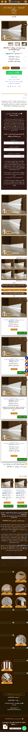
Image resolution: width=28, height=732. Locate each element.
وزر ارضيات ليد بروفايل (12, 79)
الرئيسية (21, 7)
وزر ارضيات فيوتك (17, 81)
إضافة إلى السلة (15, 68)
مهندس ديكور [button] (21, 524)
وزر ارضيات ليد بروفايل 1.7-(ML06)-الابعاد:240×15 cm (14, 443)
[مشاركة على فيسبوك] (17, 86)
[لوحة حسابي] (2, 2)
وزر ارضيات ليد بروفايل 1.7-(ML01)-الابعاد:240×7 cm (14, 359)
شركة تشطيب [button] (14, 524)
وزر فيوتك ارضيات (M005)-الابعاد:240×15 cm (7, 491)
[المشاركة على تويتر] (15, 86)
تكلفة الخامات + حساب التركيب (14, 153)
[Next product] (15, 13)
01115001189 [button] (11, 697)
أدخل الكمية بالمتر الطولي (14, 147)
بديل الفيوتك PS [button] (4, 540)
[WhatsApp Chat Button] (24, 728)
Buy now (6, 68)
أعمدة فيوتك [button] (10, 539)
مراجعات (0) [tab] (25, 97)
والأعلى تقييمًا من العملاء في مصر (13, 514)
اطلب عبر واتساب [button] (12, 72)
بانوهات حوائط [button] (21, 537)
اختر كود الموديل (14, 140)
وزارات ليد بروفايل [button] (9, 535)
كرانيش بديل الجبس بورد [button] (19, 535)
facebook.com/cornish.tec (14, 709)
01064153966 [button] (11, 700)
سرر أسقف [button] (8, 537)
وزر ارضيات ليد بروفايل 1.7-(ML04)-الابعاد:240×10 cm (14, 319)
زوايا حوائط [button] (14, 537)
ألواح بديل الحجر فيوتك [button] (18, 539)
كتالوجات (9, 727)
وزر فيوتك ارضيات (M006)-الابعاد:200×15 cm (21, 491)
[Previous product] (13, 13)
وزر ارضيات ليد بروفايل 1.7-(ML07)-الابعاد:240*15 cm (14, 398)
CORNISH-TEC (11, 83)
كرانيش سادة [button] (9, 534)
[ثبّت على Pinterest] (10, 86)
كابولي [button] (10, 540)
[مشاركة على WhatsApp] (20, 86)
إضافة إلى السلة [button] (14, 329)
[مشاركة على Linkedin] (8, 86)
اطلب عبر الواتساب (21, 332)
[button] (25, 2)
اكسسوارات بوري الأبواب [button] (17, 540)
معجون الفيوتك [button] (12, 542)
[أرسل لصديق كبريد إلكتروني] (13, 86)
